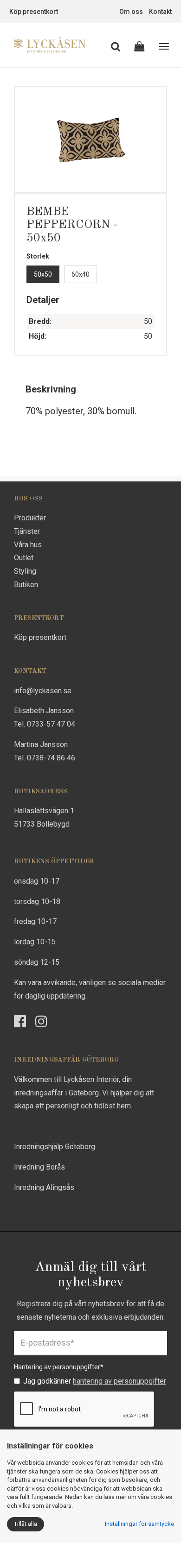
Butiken (26, 584)
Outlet (23, 557)
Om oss (131, 11)
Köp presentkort (33, 11)
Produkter (30, 517)
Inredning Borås (39, 1167)
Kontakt (160, 11)
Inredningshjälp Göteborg (54, 1146)
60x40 (80, 274)
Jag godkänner (94, 1381)
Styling (25, 571)
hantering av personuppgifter (119, 1381)
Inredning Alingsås (44, 1187)
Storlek (37, 256)
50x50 (43, 274)
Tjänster (27, 531)
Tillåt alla (25, 1523)
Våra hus (28, 544)
